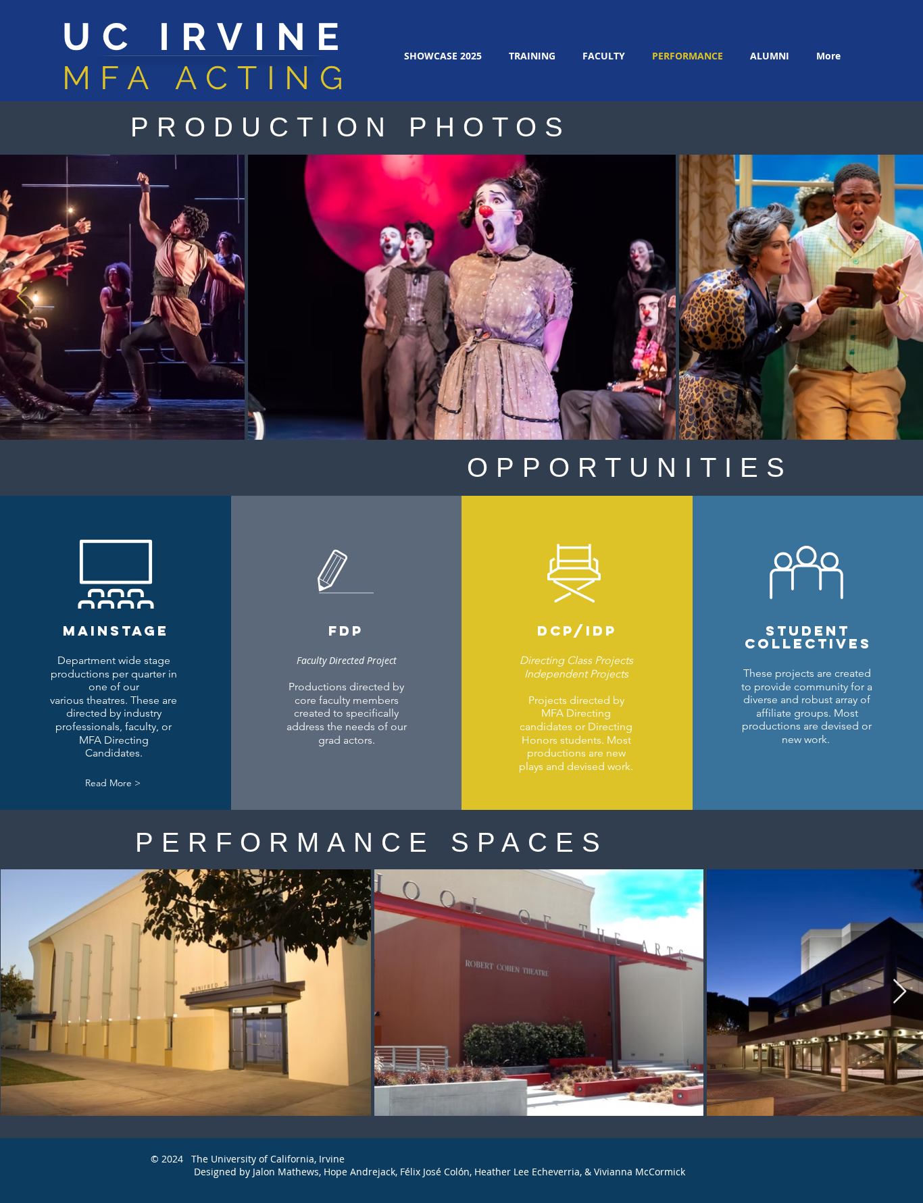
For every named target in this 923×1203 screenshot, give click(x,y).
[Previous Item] (22, 296)
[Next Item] (901, 296)
